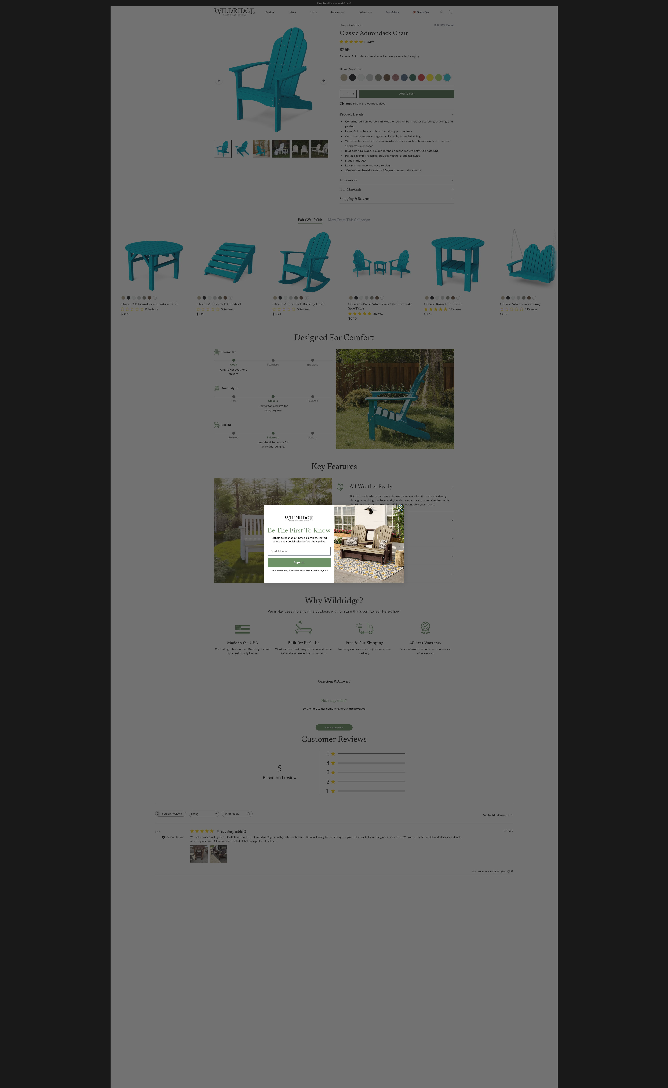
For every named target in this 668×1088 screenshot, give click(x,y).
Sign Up (299, 562)
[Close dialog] (400, 508)
